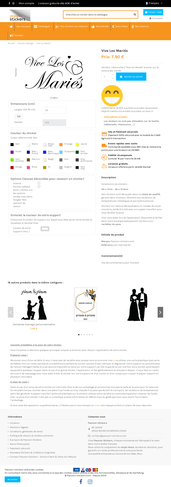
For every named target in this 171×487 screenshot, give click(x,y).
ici (114, 360)
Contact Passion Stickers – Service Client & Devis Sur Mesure (43, 456)
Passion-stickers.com (122, 241)
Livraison (15, 423)
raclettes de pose (111, 224)
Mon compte (26, 3)
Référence (107, 245)
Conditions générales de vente (26, 431)
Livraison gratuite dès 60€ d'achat (58, 3)
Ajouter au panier (133, 76)
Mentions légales (19, 427)
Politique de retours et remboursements (31, 435)
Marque (105, 241)
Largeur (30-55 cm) (24, 109)
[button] (43, 26)
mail (97, 405)
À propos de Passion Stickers (26, 439)
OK (18, 116)
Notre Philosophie (19, 444)
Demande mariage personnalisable (34, 324)
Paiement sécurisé (20, 448)
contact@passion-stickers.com (109, 435)
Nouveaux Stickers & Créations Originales (32, 452)
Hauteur (18, 122)
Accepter (13, 479)
